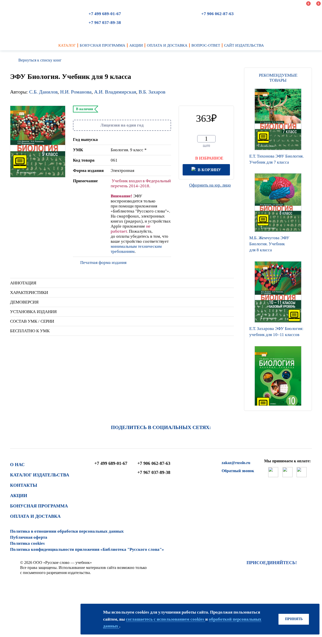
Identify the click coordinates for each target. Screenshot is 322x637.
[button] (278, 404)
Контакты (23, 485)
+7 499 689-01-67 (105, 13)
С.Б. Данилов (43, 92)
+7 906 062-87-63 (217, 13)
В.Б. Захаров (152, 92)
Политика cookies (27, 543)
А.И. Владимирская (115, 92)
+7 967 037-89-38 (105, 22)
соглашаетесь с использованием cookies (165, 619)
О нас (17, 464)
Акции (18, 495)
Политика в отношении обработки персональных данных (67, 531)
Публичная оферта (28, 537)
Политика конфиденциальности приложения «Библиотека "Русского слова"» (87, 549)
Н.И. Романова (76, 92)
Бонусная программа (39, 505)
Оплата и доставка (35, 516)
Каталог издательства (39, 474)
